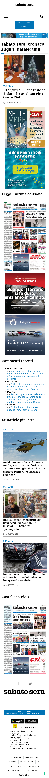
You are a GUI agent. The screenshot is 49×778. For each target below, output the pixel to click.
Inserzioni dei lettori (18, 771)
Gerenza (22, 766)
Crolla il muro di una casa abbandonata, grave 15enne (23, 408)
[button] (38, 15)
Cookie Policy (27, 762)
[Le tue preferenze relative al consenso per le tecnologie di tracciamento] (44, 773)
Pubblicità (34, 766)
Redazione (16, 758)
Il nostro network (26, 727)
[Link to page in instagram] (30, 683)
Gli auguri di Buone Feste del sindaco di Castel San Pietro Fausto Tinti (24, 93)
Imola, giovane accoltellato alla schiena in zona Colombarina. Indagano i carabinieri (24, 577)
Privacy (13, 762)
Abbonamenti (31, 758)
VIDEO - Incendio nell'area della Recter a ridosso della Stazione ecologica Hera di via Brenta (26, 386)
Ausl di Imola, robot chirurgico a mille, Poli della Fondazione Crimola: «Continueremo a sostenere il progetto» (27, 375)
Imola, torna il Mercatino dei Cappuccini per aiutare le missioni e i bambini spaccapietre (22, 524)
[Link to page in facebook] (19, 683)
